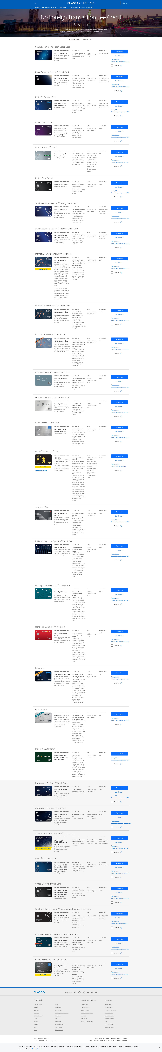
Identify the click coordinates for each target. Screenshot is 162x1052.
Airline (35, 1027)
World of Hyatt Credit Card (47, 422)
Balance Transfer (38, 1016)
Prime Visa (40, 668)
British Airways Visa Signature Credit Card (54, 541)
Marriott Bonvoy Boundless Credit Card (53, 253)
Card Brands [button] (88, 8)
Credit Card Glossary (110, 1016)
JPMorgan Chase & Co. (116, 1038)
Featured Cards (40, 8)
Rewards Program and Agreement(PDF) (121, 823)
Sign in (126, 3)
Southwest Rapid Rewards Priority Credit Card (56, 203)
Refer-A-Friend (58, 1027)
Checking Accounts (85, 1007)
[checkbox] (115, 65)
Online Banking (108, 1004)
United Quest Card (44, 122)
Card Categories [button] (74, 8)
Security (96, 1040)
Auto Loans (84, 1018)
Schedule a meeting (109, 1027)
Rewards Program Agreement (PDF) (120, 61)
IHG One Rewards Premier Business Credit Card (56, 934)
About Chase (98, 1038)
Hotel (35, 1030)
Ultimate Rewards (109, 1018)
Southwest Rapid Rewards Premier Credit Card (56, 228)
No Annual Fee (58, 1010)
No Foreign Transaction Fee (62, 1013)
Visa (56, 1018)
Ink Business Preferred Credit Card (51, 783)
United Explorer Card (45, 97)
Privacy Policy (36, 1049)
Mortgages (83, 1016)
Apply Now (122, 52)
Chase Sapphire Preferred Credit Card (52, 46)
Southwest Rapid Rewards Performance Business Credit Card (63, 909)
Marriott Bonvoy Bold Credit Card (50, 334)
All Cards (36, 1007)
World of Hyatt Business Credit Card (51, 959)
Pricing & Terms (115, 59)
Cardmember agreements (111, 1010)
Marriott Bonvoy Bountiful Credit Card (52, 305)
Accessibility (111, 1040)
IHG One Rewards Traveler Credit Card (52, 397)
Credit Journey (84, 1004)
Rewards (36, 1024)
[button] (159, 1047)
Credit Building (58, 1007)
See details (119, 56)
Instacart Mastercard (45, 748)
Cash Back (36, 1013)
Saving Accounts (85, 1010)
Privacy (91, 1040)
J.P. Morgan (106, 1038)
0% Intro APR (58, 1016)
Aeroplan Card (42, 507)
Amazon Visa (41, 709)
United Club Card (44, 178)
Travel (35, 1018)
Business (36, 1021)
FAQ (106, 1021)
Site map (118, 1040)
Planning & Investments (87, 1021)
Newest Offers (37, 1010)
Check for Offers (51, 8)
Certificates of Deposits (87, 1013)
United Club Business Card (48, 883)
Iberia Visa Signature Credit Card (50, 626)
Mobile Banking (108, 1007)
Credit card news (109, 1013)
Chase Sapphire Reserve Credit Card (52, 72)
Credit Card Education (110, 1024)
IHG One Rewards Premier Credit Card (52, 372)
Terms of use (103, 1040)
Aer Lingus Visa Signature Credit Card (52, 585)
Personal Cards (74, 39)
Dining (56, 1004)
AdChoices (124, 1040)
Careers (125, 1038)
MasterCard (58, 1021)
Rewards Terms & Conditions (118, 466)
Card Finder (63, 8)
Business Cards (88, 39)
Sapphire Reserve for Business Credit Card (55, 833)
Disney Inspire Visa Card (47, 451)
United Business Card (45, 858)
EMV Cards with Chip (60, 1024)
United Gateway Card (45, 147)
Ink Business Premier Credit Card (50, 808)
